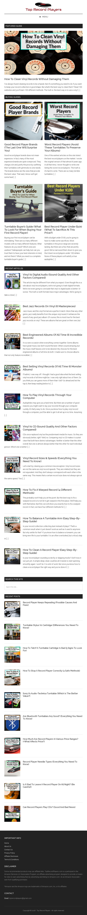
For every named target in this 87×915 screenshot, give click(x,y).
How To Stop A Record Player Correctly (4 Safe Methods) (51, 670)
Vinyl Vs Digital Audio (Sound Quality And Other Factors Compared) (51, 276)
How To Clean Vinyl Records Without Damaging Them (36, 79)
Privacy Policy (9, 853)
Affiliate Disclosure (11, 856)
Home (6, 843)
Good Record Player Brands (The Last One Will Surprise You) (20, 147)
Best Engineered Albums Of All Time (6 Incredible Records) (52, 336)
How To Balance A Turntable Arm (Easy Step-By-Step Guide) (52, 520)
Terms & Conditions (11, 860)
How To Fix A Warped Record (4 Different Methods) (47, 491)
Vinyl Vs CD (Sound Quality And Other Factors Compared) (50, 428)
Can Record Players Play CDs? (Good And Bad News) (49, 807)
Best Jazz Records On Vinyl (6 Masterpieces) (49, 306)
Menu (45, 17)
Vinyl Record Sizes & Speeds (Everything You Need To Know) (49, 460)
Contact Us (8, 850)
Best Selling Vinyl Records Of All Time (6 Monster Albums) (52, 368)
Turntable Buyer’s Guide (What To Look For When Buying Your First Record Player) (22, 229)
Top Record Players (43, 7)
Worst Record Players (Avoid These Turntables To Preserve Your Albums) (62, 147)
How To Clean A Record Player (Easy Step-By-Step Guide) (50, 551)
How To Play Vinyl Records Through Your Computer (47, 396)
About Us (7, 846)
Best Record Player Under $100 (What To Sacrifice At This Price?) (63, 229)
